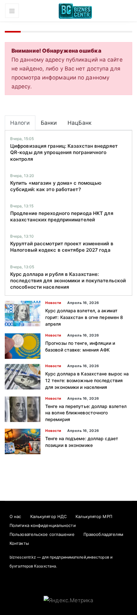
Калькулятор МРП (94, 516)
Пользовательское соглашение (42, 534)
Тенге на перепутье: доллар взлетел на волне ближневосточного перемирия (85, 413)
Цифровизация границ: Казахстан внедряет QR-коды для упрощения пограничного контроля (64, 152)
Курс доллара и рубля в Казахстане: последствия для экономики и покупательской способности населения (68, 280)
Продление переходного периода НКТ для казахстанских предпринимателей (61, 216)
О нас (15, 516)
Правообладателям (103, 534)
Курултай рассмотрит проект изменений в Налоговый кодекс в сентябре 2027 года (61, 247)
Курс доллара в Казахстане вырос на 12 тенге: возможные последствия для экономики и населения (87, 380)
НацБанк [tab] (79, 123)
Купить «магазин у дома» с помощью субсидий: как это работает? (55, 186)
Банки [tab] (49, 123)
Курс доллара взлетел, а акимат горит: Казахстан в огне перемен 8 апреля (84, 317)
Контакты (19, 543)
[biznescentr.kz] (75, 10)
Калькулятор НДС (48, 516)
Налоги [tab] (20, 123)
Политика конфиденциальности (43, 525)
